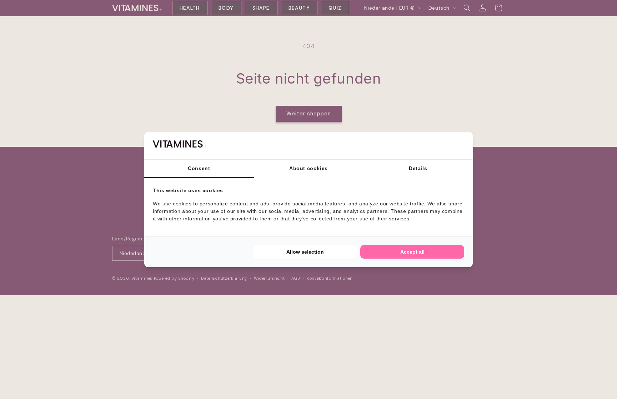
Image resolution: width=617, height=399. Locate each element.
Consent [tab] (199, 168)
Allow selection (305, 252)
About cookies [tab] (308, 168)
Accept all (412, 252)
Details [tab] (418, 168)
